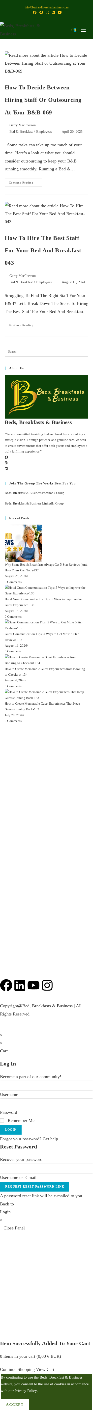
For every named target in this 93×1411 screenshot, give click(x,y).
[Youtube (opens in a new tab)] (59, 12)
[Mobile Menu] (82, 30)
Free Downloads (15, 826)
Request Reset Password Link (34, 1186)
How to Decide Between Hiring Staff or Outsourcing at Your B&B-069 (43, 100)
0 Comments (13, 582)
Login (11, 1129)
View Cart (45, 1369)
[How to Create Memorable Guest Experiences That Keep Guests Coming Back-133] (47, 694)
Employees (44, 131)
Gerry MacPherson (22, 125)
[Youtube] (33, 985)
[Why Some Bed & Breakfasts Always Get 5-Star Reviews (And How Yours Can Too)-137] (23, 543)
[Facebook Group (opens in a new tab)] (41, 12)
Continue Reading (25, 181)
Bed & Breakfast (21, 131)
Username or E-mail (18, 1177)
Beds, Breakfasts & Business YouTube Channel (42, 792)
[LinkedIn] (6, 469)
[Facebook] (6, 457)
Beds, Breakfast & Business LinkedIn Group (34, 503)
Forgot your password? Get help (29, 1138)
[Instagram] (6, 463)
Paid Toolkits (12, 839)
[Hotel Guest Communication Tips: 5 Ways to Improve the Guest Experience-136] (47, 590)
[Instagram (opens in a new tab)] (47, 12)
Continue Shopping (17, 1369)
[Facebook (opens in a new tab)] (34, 12)
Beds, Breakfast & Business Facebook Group (34, 493)
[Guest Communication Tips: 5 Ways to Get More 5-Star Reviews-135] (47, 625)
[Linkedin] (20, 985)
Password (8, 1112)
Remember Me (20, 1120)
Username (9, 1094)
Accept (15, 1405)
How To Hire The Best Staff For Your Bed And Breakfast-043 (44, 250)
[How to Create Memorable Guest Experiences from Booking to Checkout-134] (47, 660)
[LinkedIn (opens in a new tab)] (53, 12)
